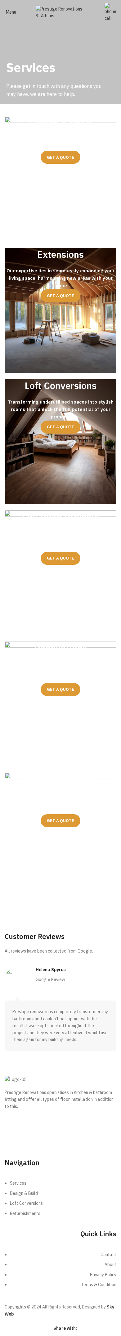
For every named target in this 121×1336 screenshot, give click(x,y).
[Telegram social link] (112, 1328)
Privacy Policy (86, 1148)
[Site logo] (60, 12)
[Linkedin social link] (104, 1328)
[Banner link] (60, 179)
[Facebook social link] (81, 1328)
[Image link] (110, 12)
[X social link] (89, 1328)
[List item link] (60, 1201)
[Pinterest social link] (97, 1328)
